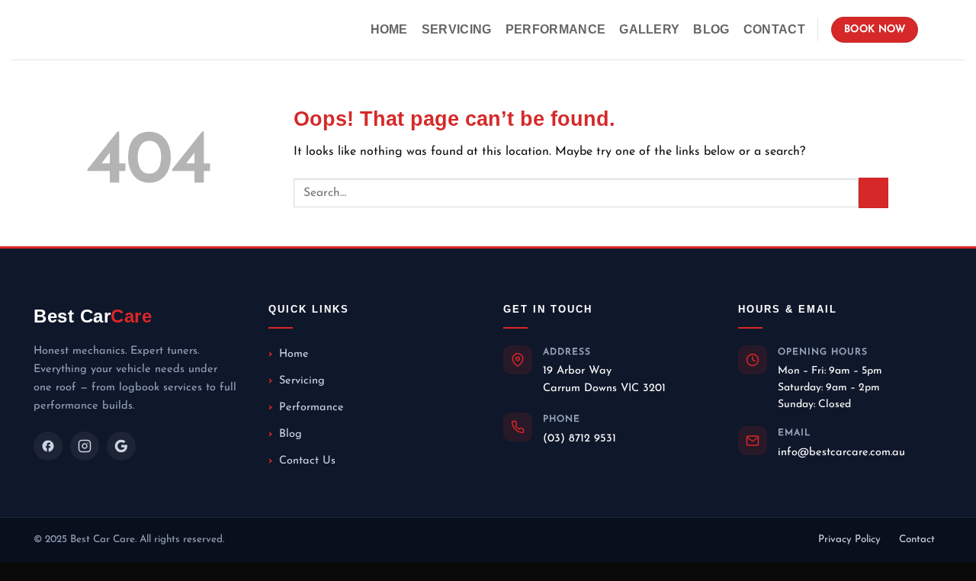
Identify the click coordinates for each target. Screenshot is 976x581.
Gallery (649, 29)
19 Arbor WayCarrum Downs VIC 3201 (604, 379)
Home (389, 29)
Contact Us (307, 461)
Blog (711, 29)
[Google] (121, 446)
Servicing (457, 29)
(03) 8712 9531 (579, 439)
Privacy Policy (849, 539)
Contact (774, 29)
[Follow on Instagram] (935, 30)
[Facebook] (48, 446)
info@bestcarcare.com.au (841, 452)
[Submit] (873, 192)
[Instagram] (84, 446)
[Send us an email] (955, 30)
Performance (556, 29)
